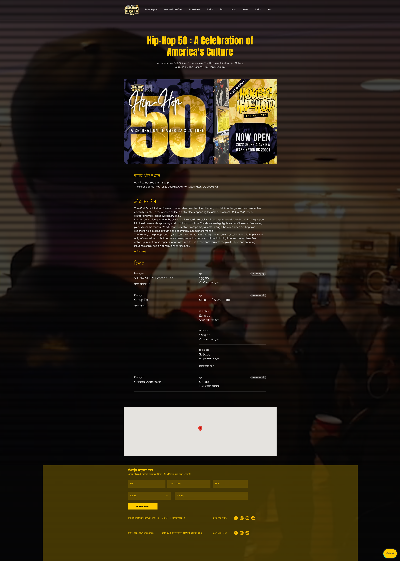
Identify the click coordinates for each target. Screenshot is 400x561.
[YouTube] (247, 518)
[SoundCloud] (253, 518)
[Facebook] (236, 518)
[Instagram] (242, 518)
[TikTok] (247, 533)
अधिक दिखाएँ (140, 251)
